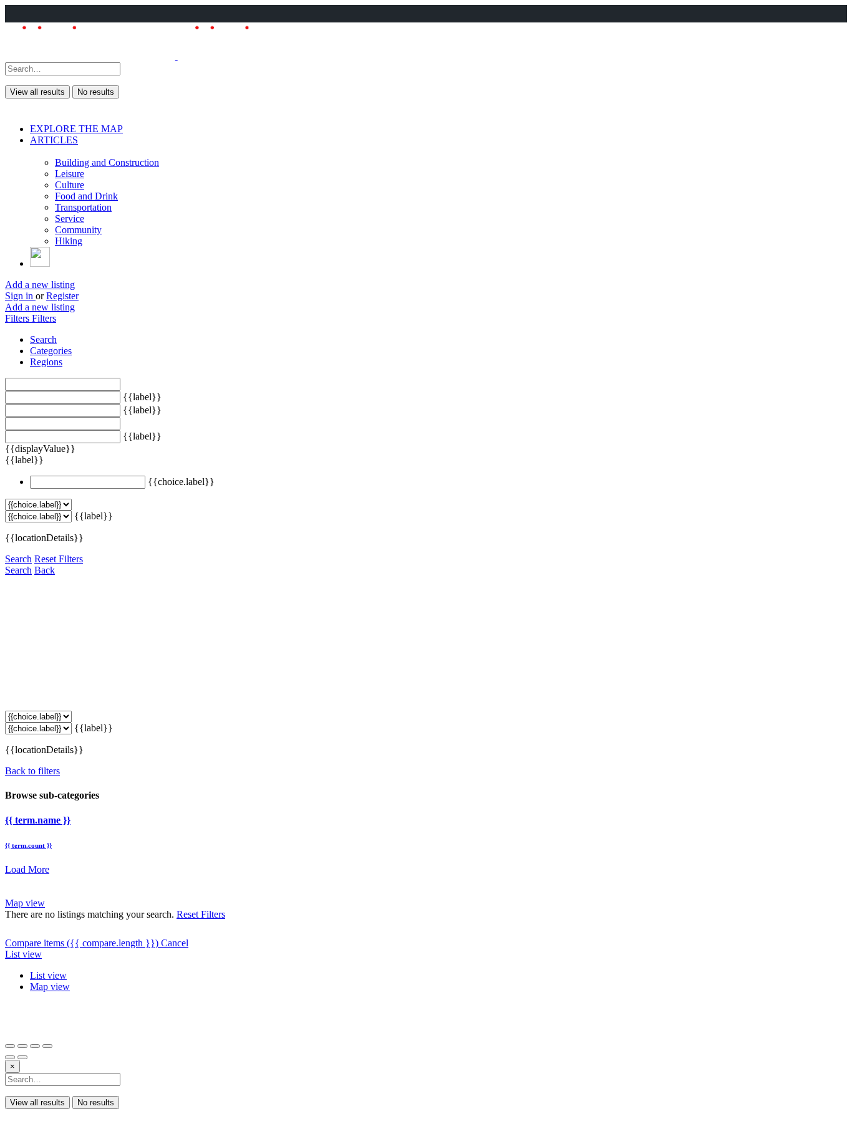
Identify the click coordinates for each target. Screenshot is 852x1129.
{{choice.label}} (181, 481)
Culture (69, 185)
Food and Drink (86, 196)
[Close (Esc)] (10, 1046)
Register (62, 296)
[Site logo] (91, 56)
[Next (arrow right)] (22, 1057)
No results (95, 92)
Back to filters (32, 771)
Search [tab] (43, 339)
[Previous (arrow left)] (10, 1057)
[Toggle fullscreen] (35, 1046)
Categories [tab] (51, 350)
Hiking (68, 241)
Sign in (20, 296)
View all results (37, 92)
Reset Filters (58, 559)
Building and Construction (107, 162)
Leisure (69, 173)
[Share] (22, 1046)
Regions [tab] (46, 362)
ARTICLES (54, 140)
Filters (18, 318)
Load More (27, 869)
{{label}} (142, 397)
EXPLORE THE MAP (76, 128)
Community (78, 229)
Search (18, 559)
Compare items (81, 943)
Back (44, 570)
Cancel (174, 943)
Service (69, 218)
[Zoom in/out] (47, 1046)
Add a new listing (40, 284)
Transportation (83, 207)
